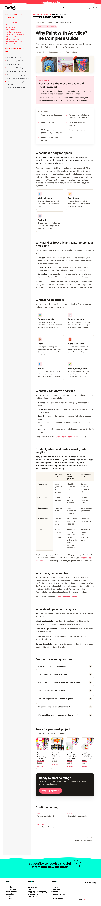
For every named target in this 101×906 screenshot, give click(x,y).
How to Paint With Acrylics (16, 68)
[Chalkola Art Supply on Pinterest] (93, 883)
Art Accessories (12, 37)
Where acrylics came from (79, 130)
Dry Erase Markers (13, 44)
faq (29, 889)
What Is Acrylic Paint (14, 64)
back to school (57, 899)
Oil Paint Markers (12, 39)
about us (55, 887)
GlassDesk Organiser (14, 41)
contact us (32, 887)
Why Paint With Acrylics (15, 57)
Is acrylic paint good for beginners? (52, 666)
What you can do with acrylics (77, 123)
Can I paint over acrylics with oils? (51, 691)
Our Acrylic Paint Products (16, 87)
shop (40, 8)
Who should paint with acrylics (49, 138)
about (61, 8)
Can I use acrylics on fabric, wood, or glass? (55, 699)
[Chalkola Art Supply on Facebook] (88, 883)
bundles (7, 896)
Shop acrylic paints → (50, 791)
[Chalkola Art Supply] (10, 8)
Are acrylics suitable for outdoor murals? (54, 707)
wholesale (55, 892)
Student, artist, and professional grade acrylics (51, 131)
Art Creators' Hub (47, 22)
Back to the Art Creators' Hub (42, 14)
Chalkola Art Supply (90, 900)
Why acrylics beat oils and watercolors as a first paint (79, 116)
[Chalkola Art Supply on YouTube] (90, 883)
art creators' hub (58, 894)
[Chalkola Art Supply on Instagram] (95, 883)
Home (37, 22)
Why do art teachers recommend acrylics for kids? (58, 715)
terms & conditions (35, 896)
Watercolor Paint (12, 29)
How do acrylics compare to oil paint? (53, 674)
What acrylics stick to (49, 122)
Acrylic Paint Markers (14, 32)
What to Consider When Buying (18, 78)
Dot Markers (10, 25)
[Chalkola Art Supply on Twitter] (86, 883)
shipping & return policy (37, 892)
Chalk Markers (11, 22)
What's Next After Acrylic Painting (15, 83)
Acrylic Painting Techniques (17, 71)
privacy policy (33, 894)
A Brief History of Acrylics (16, 61)
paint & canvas (10, 892)
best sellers (9, 887)
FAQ (70, 137)
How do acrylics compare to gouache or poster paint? (59, 682)
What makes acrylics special (52, 115)
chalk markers (10, 889)
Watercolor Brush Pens (15, 34)
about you (55, 889)
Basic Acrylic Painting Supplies (17, 75)
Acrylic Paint (10, 27)
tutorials (50, 8)
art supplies (9, 894)
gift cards (8, 899)
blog (53, 896)
